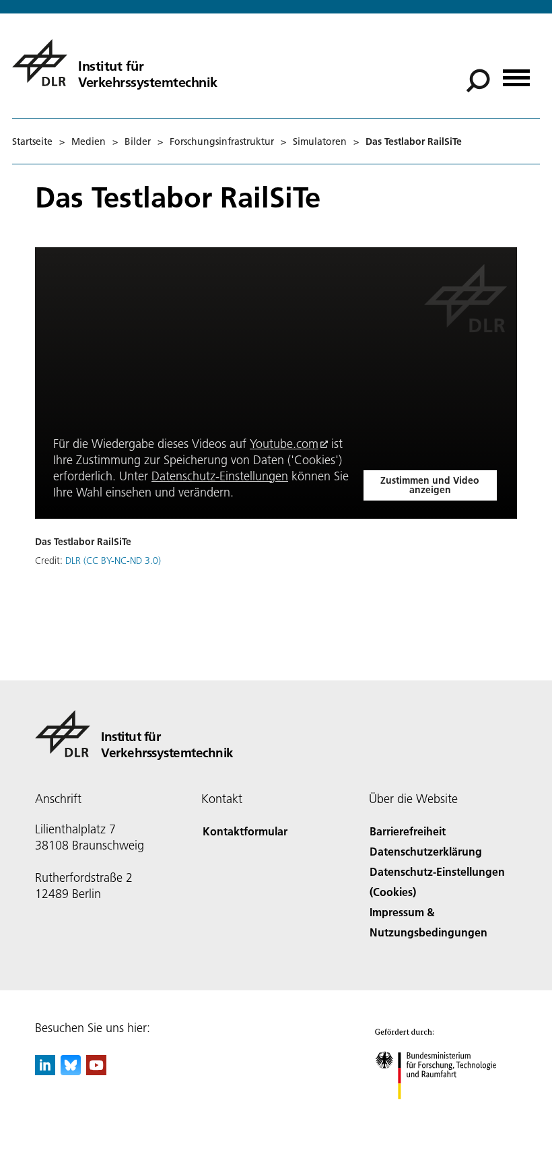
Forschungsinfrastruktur (222, 141)
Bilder (138, 141)
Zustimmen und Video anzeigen (429, 485)
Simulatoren (320, 141)
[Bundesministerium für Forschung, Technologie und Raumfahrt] (443, 1112)
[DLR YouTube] (96, 1071)
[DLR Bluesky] (71, 1071)
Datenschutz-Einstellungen (219, 476)
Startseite (32, 141)
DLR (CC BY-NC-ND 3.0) (113, 560)
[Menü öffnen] (516, 73)
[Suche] (479, 79)
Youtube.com (284, 443)
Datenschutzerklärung (426, 851)
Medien (88, 141)
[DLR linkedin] (45, 1071)
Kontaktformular (245, 831)
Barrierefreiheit (408, 831)
